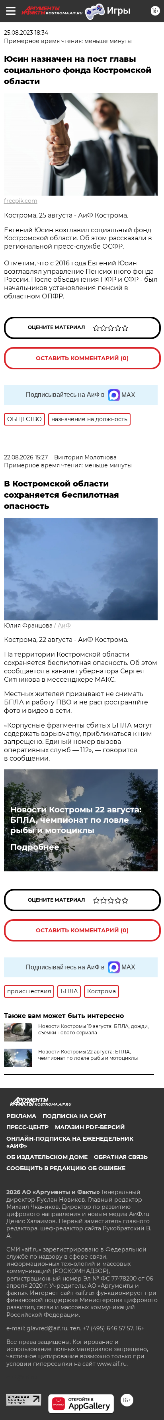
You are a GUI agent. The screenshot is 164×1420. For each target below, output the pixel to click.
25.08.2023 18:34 (26, 32)
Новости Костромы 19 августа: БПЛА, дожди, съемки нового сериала (93, 1029)
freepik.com (20, 200)
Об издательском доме (47, 1157)
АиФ (64, 625)
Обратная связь (121, 1157)
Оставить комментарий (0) (82, 358)
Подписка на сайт (74, 1116)
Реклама (21, 1116)
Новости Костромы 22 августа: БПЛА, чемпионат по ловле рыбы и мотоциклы (75, 820)
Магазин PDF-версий (90, 1127)
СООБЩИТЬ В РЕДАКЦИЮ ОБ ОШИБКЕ (65, 1168)
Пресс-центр (27, 1127)
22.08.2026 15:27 (26, 457)
